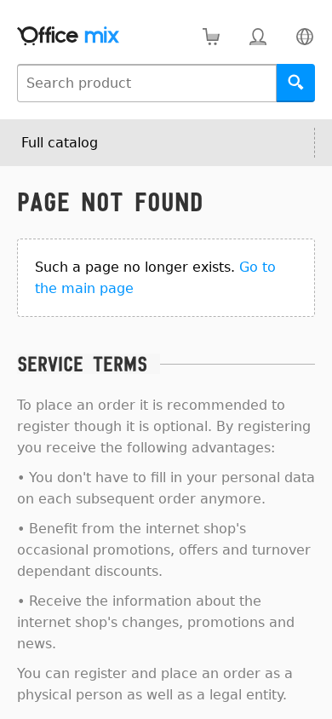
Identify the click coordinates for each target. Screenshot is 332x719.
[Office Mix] (68, 36)
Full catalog (59, 143)
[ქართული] (304, 36)
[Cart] (211, 36)
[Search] (296, 83)
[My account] (257, 36)
